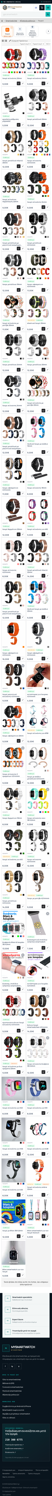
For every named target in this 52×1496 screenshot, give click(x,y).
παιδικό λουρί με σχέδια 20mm (37, 610)
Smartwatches (11, 20)
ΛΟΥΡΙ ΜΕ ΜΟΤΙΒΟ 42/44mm (38, 898)
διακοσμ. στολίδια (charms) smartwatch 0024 (11, 985)
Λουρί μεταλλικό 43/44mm (34, 244)
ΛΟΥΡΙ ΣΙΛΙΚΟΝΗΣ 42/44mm (9, 571)
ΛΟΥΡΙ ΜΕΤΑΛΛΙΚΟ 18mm (12, 284)
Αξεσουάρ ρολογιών (27, 20)
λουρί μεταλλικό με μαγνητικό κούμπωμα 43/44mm (11, 613)
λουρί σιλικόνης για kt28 (37, 1149)
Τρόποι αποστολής (19, 1474)
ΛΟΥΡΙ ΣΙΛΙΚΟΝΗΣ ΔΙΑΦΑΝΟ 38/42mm (38, 1065)
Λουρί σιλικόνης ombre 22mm (37, 1188)
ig (12, 1366)
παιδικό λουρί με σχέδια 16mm (37, 445)
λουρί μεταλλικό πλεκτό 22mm (37, 571)
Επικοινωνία (10, 1452)
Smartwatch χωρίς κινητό (13, 1410)
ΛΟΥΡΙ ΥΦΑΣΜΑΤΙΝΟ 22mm (13, 736)
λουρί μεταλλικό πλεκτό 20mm (12, 162)
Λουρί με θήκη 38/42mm (12, 1231)
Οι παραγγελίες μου (8, 1491)
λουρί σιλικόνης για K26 (12, 1190)
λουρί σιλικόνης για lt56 (12, 1149)
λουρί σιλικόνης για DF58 (37, 733)
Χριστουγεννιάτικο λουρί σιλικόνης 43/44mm (13, 1024)
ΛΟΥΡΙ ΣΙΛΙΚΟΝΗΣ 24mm (12, 406)
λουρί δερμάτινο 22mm (12, 529)
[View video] (22, 665)
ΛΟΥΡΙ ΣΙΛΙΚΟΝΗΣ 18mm (36, 488)
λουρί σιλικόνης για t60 (12, 1108)
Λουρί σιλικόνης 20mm (37, 78)
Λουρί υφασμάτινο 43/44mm (35, 654)
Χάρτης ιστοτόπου (8, 1477)
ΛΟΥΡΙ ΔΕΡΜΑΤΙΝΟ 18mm (12, 818)
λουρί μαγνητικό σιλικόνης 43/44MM (10, 695)
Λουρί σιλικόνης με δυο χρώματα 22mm (12, 1068)
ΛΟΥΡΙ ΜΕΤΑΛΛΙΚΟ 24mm (12, 365)
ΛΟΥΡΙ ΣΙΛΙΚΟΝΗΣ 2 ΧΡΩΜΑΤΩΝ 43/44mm (11, 775)
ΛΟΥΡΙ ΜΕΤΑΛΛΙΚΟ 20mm (37, 365)
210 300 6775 (46, 2)
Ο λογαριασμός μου (8, 1470)
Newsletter (6, 1474)
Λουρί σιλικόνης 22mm (12, 78)
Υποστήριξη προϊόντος (14, 1445)
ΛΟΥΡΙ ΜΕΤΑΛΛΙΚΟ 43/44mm (9, 902)
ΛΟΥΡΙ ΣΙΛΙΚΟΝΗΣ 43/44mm (34, 162)
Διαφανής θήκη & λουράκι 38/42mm (13, 943)
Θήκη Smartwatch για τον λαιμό (13, 1271)
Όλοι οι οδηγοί (8, 1417)
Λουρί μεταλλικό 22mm (37, 119)
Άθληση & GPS (8, 1383)
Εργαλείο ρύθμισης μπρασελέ (10, 120)
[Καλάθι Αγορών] (42, 7)
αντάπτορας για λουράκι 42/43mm (37, 985)
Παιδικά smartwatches (12, 1391)
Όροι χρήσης (6, 1495)
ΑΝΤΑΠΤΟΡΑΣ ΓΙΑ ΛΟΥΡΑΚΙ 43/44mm (37, 695)
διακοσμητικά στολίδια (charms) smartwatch (37, 941)
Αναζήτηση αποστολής (14, 1448)
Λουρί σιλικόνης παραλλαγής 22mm (10, 201)
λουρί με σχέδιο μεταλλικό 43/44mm (35, 778)
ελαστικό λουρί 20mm (36, 323)
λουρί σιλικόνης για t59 (37, 1108)
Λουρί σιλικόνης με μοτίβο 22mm (35, 404)
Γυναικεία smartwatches (12, 1387)
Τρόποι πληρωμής (34, 1474)
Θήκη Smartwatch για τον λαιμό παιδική (37, 1232)
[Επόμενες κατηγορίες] (48, 31)
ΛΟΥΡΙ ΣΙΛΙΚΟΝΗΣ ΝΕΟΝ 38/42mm (36, 819)
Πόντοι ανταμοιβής (42, 1470)
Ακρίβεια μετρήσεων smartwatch (16, 1414)
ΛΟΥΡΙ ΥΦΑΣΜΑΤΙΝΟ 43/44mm (35, 285)
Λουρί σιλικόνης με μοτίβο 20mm (10, 324)
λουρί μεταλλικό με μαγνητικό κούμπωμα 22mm (11, 447)
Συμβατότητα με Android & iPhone (16, 1406)
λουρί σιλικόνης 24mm (37, 202)
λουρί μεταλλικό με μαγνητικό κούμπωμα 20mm (11, 244)
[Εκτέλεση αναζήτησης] (48, 14)
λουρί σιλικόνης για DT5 (12, 860)
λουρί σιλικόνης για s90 (37, 529)
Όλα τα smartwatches (11, 1379)
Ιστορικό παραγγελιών (25, 1470)
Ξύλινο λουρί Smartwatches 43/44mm (37, 1026)
